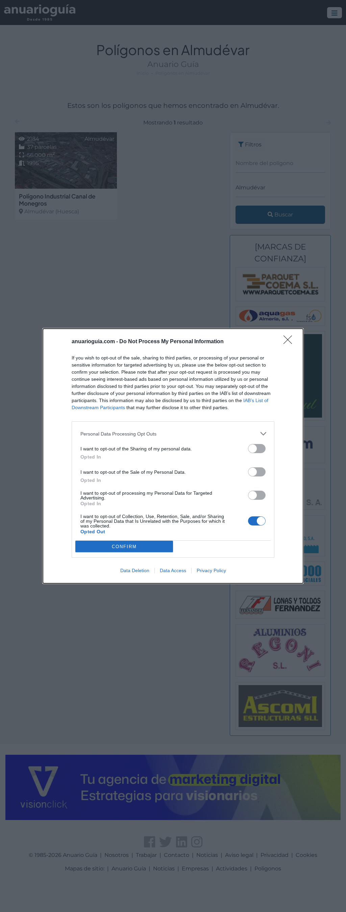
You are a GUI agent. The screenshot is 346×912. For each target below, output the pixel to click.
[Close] (289, 341)
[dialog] (173, 456)
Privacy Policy (211, 570)
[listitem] (173, 433)
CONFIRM (124, 546)
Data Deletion (134, 570)
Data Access (173, 570)
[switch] (257, 448)
